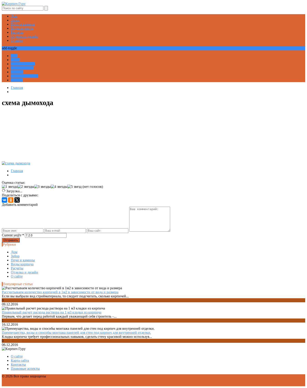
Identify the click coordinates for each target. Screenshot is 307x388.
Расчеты (17, 32)
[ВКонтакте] (4, 200)
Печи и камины (23, 24)
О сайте (17, 40)
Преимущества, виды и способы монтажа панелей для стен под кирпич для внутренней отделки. (76, 332)
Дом (14, 16)
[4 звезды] (59, 187)
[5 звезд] (74, 187)
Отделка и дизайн (24, 36)
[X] (17, 200)
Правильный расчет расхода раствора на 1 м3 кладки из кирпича (51, 312)
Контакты (18, 364)
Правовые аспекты (25, 368)
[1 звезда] (10, 187)
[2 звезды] (26, 187)
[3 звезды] (42, 187)
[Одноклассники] (10, 200)
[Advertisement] (67, 134)
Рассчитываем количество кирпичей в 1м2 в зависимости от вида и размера (60, 292)
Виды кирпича (22, 28)
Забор (15, 20)
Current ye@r (13, 235)
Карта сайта (20, 360)
